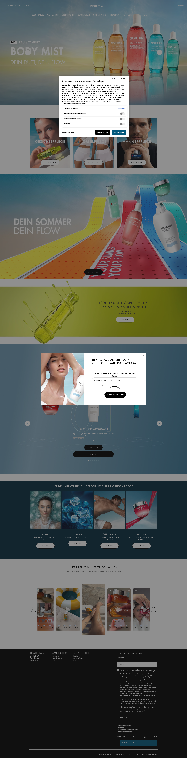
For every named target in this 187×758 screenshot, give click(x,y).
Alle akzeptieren (119, 132)
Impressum (82, 103)
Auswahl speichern (102, 132)
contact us (114, 386)
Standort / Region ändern (115, 395)
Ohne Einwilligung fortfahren (120, 78)
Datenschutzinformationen (71, 103)
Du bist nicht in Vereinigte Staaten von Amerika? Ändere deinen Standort (115, 375)
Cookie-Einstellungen (68, 132)
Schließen (143, 355)
